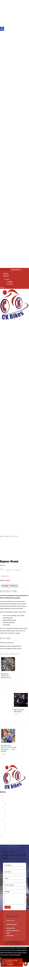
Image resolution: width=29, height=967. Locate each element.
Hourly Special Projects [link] (12, 828)
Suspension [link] (6, 800)
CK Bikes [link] (5, 796)
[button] (5, 273)
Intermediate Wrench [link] (11, 824)
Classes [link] (6, 536)
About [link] (4, 798)
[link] (2, 29)
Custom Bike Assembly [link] (12, 816)
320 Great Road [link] (10, 928)
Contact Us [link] (6, 837)
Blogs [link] (4, 835)
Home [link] (1, 536)
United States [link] (9, 935)
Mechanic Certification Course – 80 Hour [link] (17, 833)
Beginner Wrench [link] (10, 821)
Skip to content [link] (4, 1)
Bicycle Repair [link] (10, 809)
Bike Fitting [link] (9, 812)
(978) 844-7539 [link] (10, 920)
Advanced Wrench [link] (11, 826)
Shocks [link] (8, 805)
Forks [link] (7, 803)
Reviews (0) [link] (14, 586)
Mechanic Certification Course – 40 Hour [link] (17, 830)
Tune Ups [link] (8, 814)
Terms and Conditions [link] (15, 955)
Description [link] (5, 586)
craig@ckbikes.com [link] (11, 924)
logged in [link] (9, 648)
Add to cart (13, 570)
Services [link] (5, 807)
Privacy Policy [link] (4, 955)
